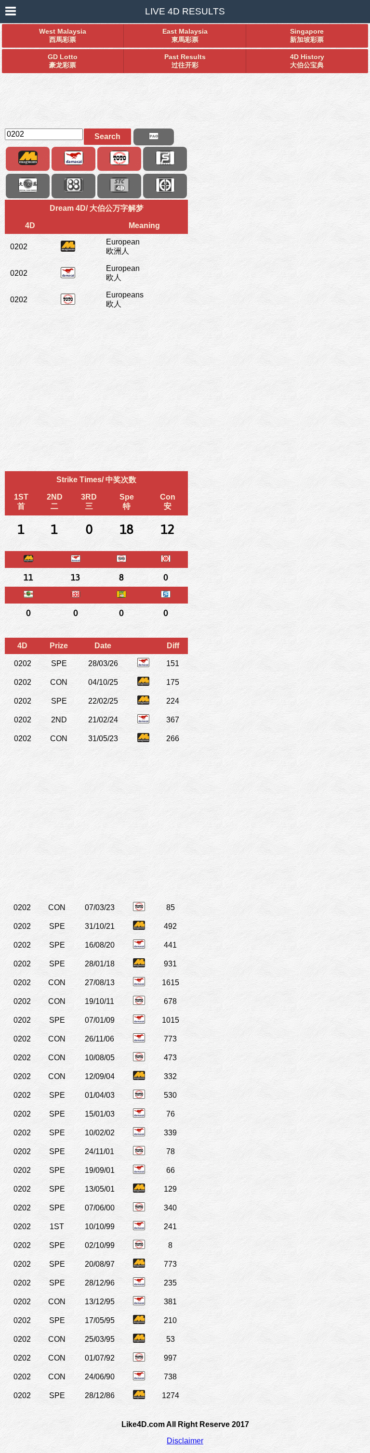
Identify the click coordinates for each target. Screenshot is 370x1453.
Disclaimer (185, 1441)
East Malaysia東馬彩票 (185, 35)
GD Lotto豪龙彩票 (63, 61)
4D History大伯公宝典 (307, 61)
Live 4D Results (185, 11)
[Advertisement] (185, 96)
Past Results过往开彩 (185, 61)
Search (107, 136)
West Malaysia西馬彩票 (62, 35)
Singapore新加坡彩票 (307, 35)
